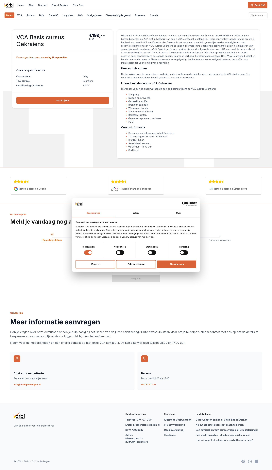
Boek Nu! (260, 5)
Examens (140, 15)
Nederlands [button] (257, 15)
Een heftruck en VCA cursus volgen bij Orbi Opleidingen (227, 429)
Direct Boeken (60, 5)
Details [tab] (136, 213)
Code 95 (53, 15)
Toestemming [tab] (93, 213)
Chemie (154, 15)
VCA (19, 15)
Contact (42, 5)
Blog (30, 5)
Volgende (136, 278)
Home (20, 5)
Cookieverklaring (173, 429)
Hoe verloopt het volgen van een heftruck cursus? (224, 440)
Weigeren (95, 264)
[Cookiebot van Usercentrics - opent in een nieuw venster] (184, 203)
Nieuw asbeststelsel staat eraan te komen (220, 424)
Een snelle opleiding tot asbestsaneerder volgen (223, 435)
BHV (41, 15)
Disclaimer (170, 435)
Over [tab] (178, 213)
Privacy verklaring (174, 424)
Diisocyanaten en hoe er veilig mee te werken (221, 419)
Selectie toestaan (136, 264)
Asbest (31, 15)
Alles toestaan (177, 264)
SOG (80, 15)
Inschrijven (62, 100)
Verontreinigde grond (118, 15)
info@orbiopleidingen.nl (27, 384)
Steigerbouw (94, 15)
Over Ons (78, 5)
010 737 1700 (148, 384)
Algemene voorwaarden (177, 419)
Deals (9, 15)
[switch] (120, 252)
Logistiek (68, 15)
